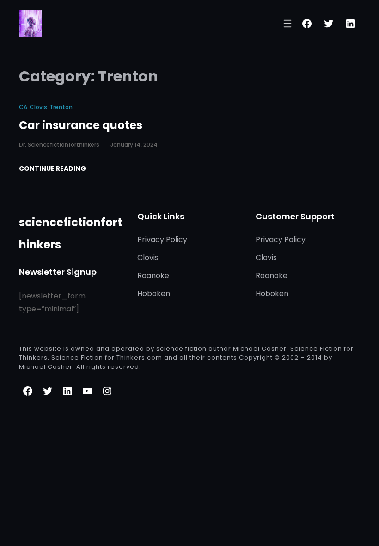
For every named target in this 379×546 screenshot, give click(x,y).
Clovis (38, 107)
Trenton (61, 107)
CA (23, 107)
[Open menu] (287, 23)
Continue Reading (52, 168)
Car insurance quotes (80, 125)
